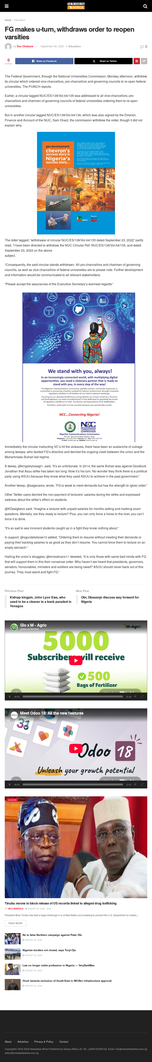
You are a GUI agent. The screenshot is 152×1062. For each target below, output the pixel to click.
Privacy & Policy (43, 1041)
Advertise (22, 1041)
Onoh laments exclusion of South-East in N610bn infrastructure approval (67, 981)
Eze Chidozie (25, 46)
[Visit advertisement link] (76, 183)
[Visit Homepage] (76, 6)
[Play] (10, 697)
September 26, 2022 (52, 46)
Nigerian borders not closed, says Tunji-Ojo (49, 950)
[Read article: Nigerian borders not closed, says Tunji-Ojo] (13, 954)
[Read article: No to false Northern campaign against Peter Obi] (13, 938)
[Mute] (135, 697)
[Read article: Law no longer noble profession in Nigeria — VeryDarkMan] (13, 969)
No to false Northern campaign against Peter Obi (52, 935)
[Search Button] (145, 6)
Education (19, 20)
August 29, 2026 (36, 908)
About (8, 1041)
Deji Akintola (15, 908)
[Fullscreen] (142, 697)
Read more (17, 923)
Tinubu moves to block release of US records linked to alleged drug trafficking (61, 903)
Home (8, 20)
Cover (12, 799)
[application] (76, 660)
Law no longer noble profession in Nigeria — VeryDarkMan (59, 965)
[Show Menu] (7, 6)
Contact (63, 1041)
